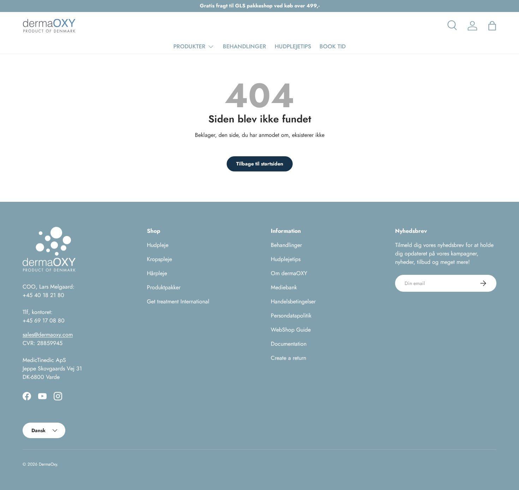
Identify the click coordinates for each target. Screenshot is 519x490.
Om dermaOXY (289, 273)
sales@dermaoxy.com (48, 335)
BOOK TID (333, 46)
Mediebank (284, 287)
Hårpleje (157, 273)
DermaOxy (48, 464)
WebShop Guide (291, 330)
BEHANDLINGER (244, 46)
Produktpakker (163, 287)
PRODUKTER (189, 46)
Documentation (288, 344)
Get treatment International (178, 301)
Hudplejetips (285, 259)
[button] (492, 26)
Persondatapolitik (291, 315)
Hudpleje (157, 245)
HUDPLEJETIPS (293, 46)
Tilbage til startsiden (259, 163)
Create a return (288, 358)
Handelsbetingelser (293, 301)
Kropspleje (159, 259)
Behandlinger (286, 245)
